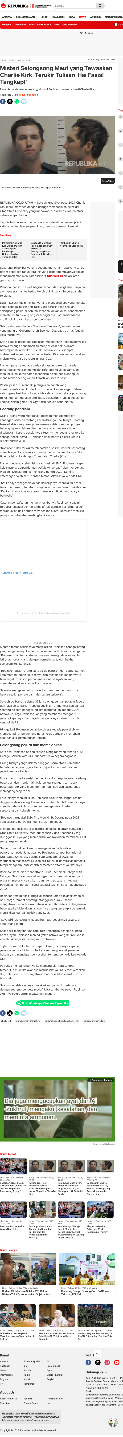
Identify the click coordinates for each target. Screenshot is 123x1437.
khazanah (58, 17)
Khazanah (5, 1365)
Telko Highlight (70, 24)
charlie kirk (6, 1021)
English (50, 1379)
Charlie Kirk (54, 276)
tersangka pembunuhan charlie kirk (61, 1021)
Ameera (4, 1361)
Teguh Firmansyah (28, 94)
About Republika (8, 1398)
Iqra (26, 1365)
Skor (49, 1361)
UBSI (56, 24)
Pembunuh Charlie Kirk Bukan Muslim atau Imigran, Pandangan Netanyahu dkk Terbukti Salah (12, 249)
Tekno (27, 1374)
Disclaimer (5, 1403)
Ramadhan (29, 1383)
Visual (27, 1379)
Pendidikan (20, 24)
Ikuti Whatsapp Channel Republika (45, 1003)
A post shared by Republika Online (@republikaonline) (43, 613)
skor (44, 17)
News (11, 60)
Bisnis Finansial (54, 1374)
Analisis (27, 1370)
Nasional (6, 24)
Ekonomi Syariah (26, 17)
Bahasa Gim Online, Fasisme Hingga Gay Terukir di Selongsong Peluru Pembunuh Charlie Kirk (42, 249)
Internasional (44, 24)
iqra (72, 17)
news (82, 17)
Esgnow (4, 1379)
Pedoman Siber (54, 1398)
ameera (7, 17)
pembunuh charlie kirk (94, 1021)
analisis (95, 17)
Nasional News (24, 60)
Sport (32, 24)
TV (1, 1383)
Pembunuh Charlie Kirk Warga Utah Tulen (71, 244)
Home (3, 60)
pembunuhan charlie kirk (28, 1021)
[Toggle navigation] (3, 5)
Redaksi (28, 1398)
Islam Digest (53, 1365)
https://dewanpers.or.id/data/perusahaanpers (25, 1420)
